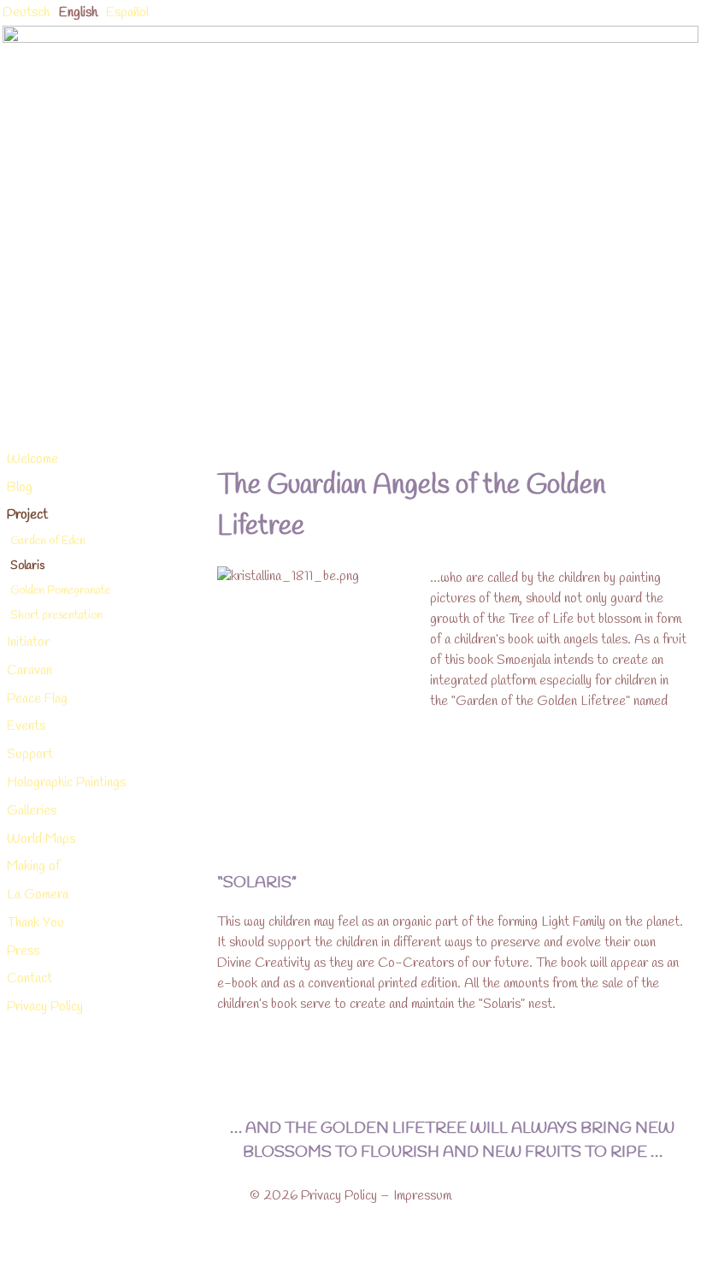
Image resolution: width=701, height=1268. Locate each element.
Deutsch (26, 12)
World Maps (41, 839)
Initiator (28, 642)
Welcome (32, 459)
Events (26, 726)
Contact (29, 978)
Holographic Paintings (66, 782)
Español (127, 12)
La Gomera (37, 895)
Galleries (31, 811)
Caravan (29, 670)
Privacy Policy (45, 1007)
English (78, 12)
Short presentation (56, 615)
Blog (19, 487)
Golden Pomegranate (60, 590)
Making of (33, 866)
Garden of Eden (47, 540)
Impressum (422, 1196)
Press (23, 951)
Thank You (35, 923)
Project (27, 515)
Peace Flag (37, 699)
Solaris (27, 565)
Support (30, 754)
